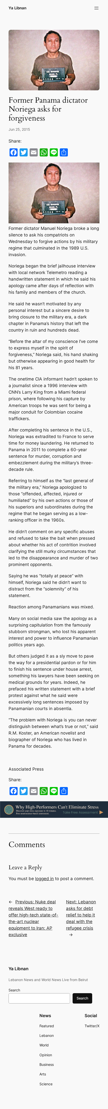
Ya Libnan (17, 8)
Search (14, 990)
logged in (44, 878)
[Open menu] (96, 8)
